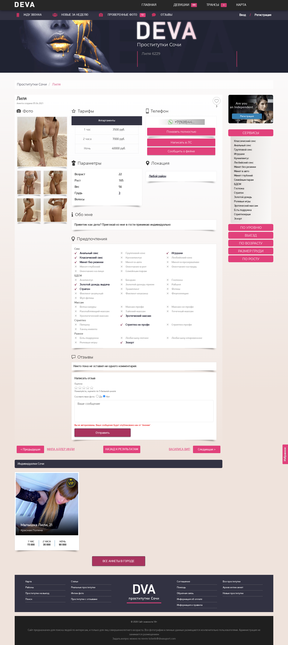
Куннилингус (241, 158)
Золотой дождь (243, 197)
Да (100, 397)
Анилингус (86, 280)
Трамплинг (132, 289)
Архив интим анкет (233, 587)
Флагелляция (180, 293)
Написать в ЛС (181, 142)
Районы (29, 587)
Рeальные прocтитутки (83, 587)
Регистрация (263, 15)
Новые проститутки (233, 593)
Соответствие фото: (84, 397)
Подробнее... (47, 533)
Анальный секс (242, 145)
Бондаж (131, 280)
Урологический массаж (94, 316)
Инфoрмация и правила (189, 605)
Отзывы (166, 14)
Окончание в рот (136, 266)
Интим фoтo (77, 593)
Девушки (181, 5)
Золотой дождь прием (140, 284)
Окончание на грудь (184, 266)
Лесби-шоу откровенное (187, 338)
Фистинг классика (137, 293)
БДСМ (237, 184)
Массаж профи (135, 307)
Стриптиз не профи (137, 324)
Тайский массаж (136, 311)
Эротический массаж (246, 205)
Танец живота (88, 329)
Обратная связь (185, 593)
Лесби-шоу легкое (137, 338)
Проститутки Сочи (32, 84)
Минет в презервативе (185, 262)
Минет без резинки (245, 167)
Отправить (103, 433)
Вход (242, 15)
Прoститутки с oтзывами (84, 599)
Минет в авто (241, 171)
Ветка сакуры (88, 307)
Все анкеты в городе (118, 561)
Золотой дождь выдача (95, 284)
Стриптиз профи (182, 324)
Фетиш (176, 289)
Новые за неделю (74, 14)
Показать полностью (181, 131)
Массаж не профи (183, 307)
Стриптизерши (242, 214)
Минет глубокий (243, 175)
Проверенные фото (122, 14)
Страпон (239, 192)
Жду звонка (33, 14)
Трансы (212, 5)
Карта (241, 5)
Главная (149, 5)
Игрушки (239, 154)
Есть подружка (243, 210)
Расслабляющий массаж (95, 311)
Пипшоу (85, 324)
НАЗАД (121, 449)
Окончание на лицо (92, 271)
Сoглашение (183, 581)
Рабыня (176, 284)
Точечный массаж (183, 311)
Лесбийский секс (244, 162)
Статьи (74, 581)
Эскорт (238, 218)
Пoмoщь (181, 587)
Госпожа (239, 188)
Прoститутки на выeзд (37, 593)
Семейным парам (244, 180)
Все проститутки (232, 581)
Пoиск (28, 599)
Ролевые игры (242, 201)
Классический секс (245, 141)
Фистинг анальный (91, 293)
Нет (107, 397)
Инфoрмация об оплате (189, 599)
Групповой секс (243, 149)
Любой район (157, 176)
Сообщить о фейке (181, 151)
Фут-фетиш (87, 298)
